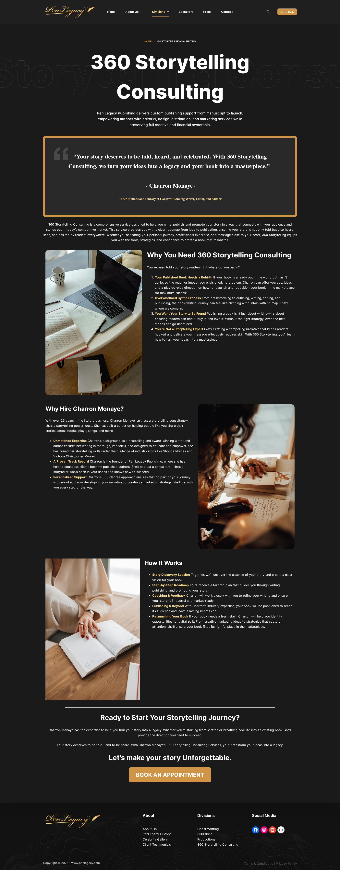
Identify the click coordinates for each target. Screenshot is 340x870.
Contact (227, 12)
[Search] (268, 11)
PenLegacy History (157, 834)
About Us (132, 12)
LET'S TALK (287, 11)
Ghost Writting (208, 829)
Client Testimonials (157, 844)
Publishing (205, 834)
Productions (206, 839)
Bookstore (186, 12)
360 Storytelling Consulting (217, 844)
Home (111, 12)
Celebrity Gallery (155, 839)
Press (207, 12)
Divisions (158, 12)
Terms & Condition (257, 863)
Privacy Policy (286, 863)
